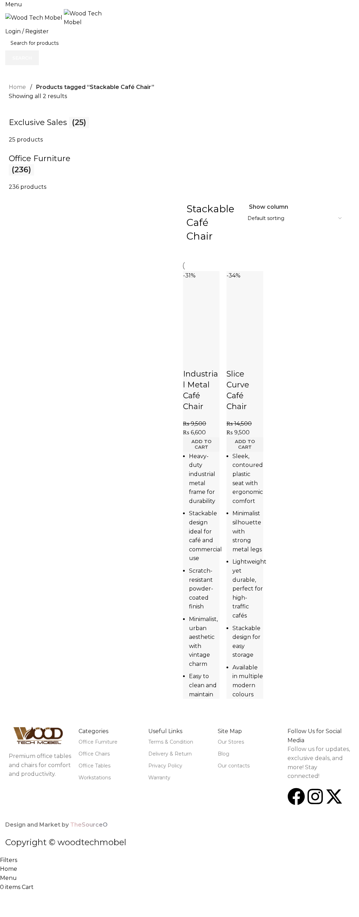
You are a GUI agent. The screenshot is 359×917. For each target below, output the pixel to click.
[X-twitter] (334, 796)
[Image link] (40, 735)
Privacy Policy (165, 766)
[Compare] (192, 342)
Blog (223, 754)
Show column (268, 207)
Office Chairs (94, 754)
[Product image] (201, 320)
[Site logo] (34, 17)
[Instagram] (315, 796)
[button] (201, 444)
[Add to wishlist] (192, 360)
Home (17, 87)
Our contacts (234, 766)
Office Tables (94, 766)
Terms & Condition (170, 742)
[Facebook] (296, 796)
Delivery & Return (170, 754)
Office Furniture (98, 742)
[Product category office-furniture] (179, 150)
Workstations (95, 777)
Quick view (210, 342)
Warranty (159, 777)
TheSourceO (89, 824)
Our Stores (231, 742)
